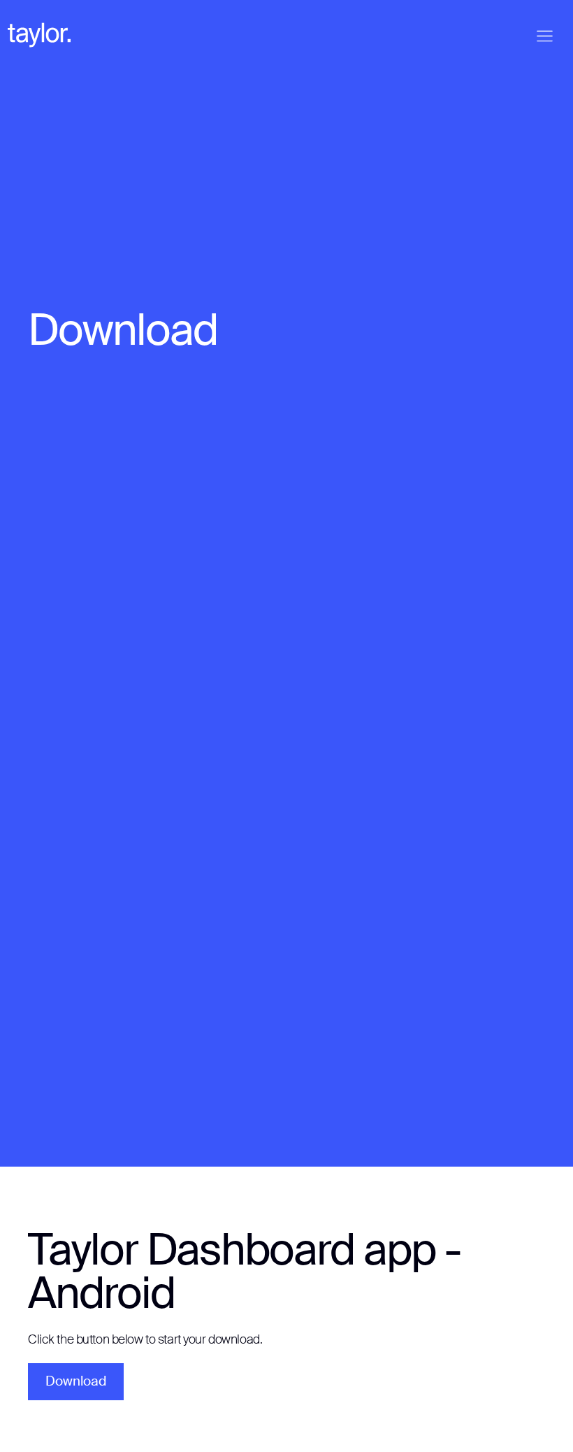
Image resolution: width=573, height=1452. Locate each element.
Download (75, 1381)
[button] (544, 36)
